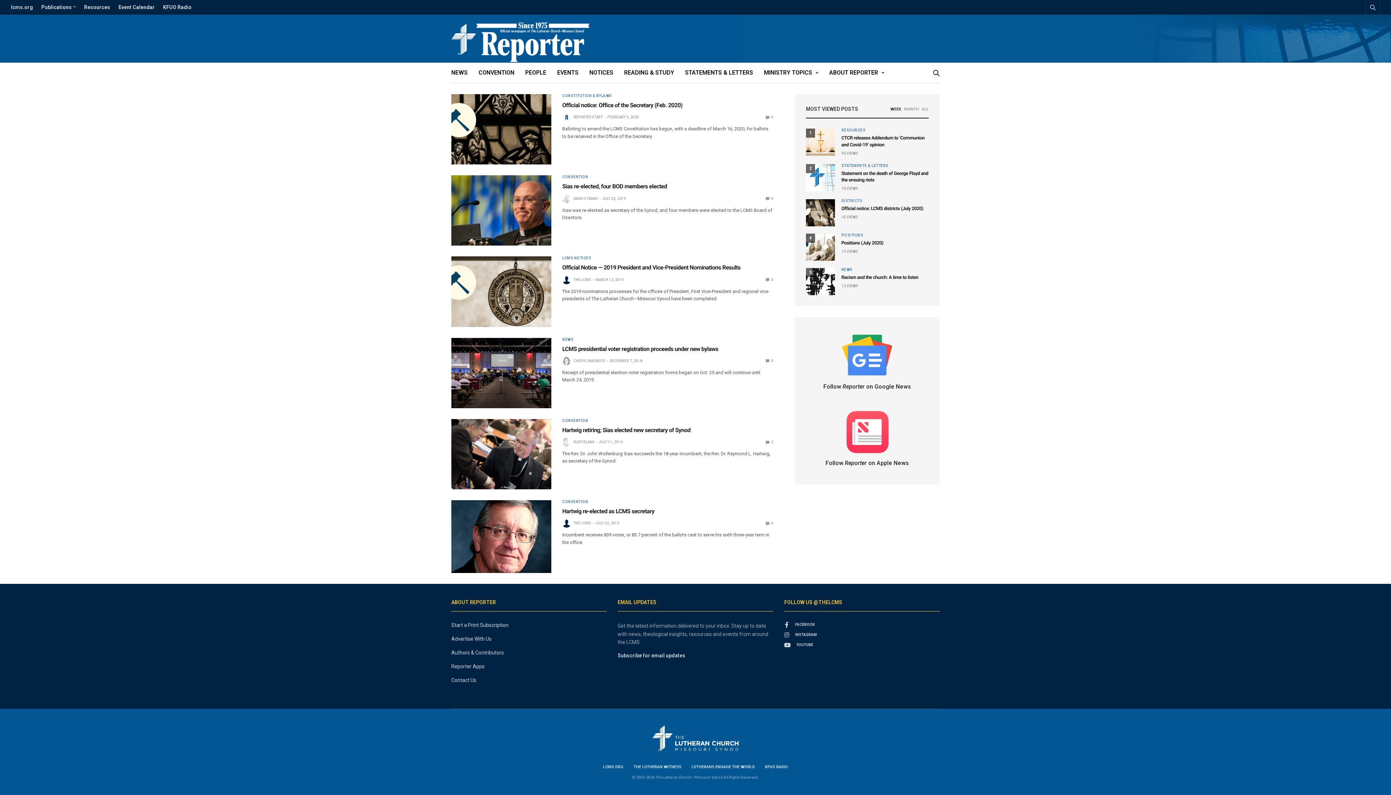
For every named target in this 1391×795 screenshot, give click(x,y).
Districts (851, 201)
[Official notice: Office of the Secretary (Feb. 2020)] (501, 129)
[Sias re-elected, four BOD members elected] (501, 210)
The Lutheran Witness (657, 767)
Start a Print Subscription (480, 625)
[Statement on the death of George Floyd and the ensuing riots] (820, 177)
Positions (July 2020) (862, 243)
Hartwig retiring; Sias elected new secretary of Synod (626, 430)
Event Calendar (136, 7)
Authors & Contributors (477, 653)
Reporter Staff (588, 117)
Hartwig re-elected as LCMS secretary (608, 511)
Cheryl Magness (589, 361)
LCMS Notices (576, 258)
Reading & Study (649, 72)
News (459, 72)
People (535, 72)
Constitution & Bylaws (587, 96)
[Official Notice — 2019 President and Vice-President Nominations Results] (501, 291)
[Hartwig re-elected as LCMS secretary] (501, 536)
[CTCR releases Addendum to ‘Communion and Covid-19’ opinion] (820, 142)
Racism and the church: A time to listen (880, 277)
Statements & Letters (719, 72)
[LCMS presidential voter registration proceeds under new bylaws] (501, 373)
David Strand (585, 199)
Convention (496, 72)
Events (567, 72)
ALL (925, 109)
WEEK (895, 109)
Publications (56, 7)
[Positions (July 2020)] (820, 247)
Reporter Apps (468, 666)
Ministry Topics (788, 72)
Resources (97, 7)
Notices (601, 72)
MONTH (911, 109)
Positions (852, 235)
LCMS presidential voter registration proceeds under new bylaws (640, 349)
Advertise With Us (471, 639)
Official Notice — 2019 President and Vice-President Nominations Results (651, 267)
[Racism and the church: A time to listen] (820, 281)
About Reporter (853, 72)
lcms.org (22, 7)
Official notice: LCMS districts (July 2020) (882, 209)
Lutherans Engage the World (723, 767)
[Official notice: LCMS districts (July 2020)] (820, 212)
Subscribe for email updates (651, 655)
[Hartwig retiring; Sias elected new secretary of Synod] (501, 454)
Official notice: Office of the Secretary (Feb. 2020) (622, 105)
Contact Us (463, 680)
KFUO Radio (177, 7)
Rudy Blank (583, 442)
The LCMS (582, 280)
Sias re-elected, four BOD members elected (614, 186)
